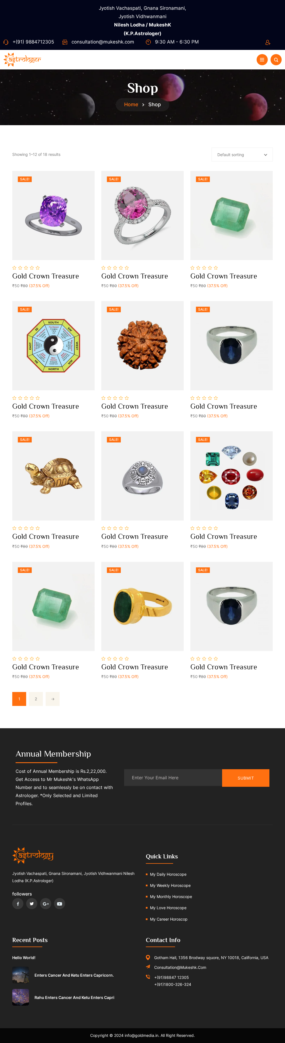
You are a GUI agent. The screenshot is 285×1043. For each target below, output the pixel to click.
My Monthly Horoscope (171, 896)
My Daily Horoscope (168, 874)
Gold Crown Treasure (45, 276)
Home (131, 104)
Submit (246, 778)
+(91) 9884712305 (33, 42)
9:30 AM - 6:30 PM (177, 42)
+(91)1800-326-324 (172, 984)
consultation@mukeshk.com (103, 42)
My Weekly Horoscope (170, 885)
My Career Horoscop (169, 919)
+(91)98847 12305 (171, 977)
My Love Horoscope (168, 907)
